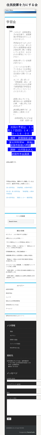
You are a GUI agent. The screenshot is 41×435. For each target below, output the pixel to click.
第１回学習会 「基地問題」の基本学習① (19, 187)
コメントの (15, 343)
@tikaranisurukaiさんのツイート (15, 315)
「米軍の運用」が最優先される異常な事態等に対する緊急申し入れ (20, 276)
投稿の (13, 339)
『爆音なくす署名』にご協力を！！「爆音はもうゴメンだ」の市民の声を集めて (20, 246)
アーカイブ (9, 308)
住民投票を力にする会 (12, 305)
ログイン (12, 335)
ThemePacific (31, 432)
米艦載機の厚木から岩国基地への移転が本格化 (19, 255)
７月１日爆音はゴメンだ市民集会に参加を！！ (19, 242)
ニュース (8, 297)
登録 (11, 331)
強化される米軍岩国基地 (13, 301)
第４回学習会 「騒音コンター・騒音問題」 (20, 197)
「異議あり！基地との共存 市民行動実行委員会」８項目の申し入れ (20, 260)
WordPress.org (14, 348)
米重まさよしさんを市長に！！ (15, 238)
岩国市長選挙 (9, 289)
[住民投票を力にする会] (22, 6)
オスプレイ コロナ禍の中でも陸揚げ (16, 234)
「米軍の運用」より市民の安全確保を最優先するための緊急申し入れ (20, 271)
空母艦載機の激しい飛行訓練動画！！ (16, 251)
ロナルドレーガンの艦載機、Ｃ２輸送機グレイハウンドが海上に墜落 (20, 265)
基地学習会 (9, 293)
